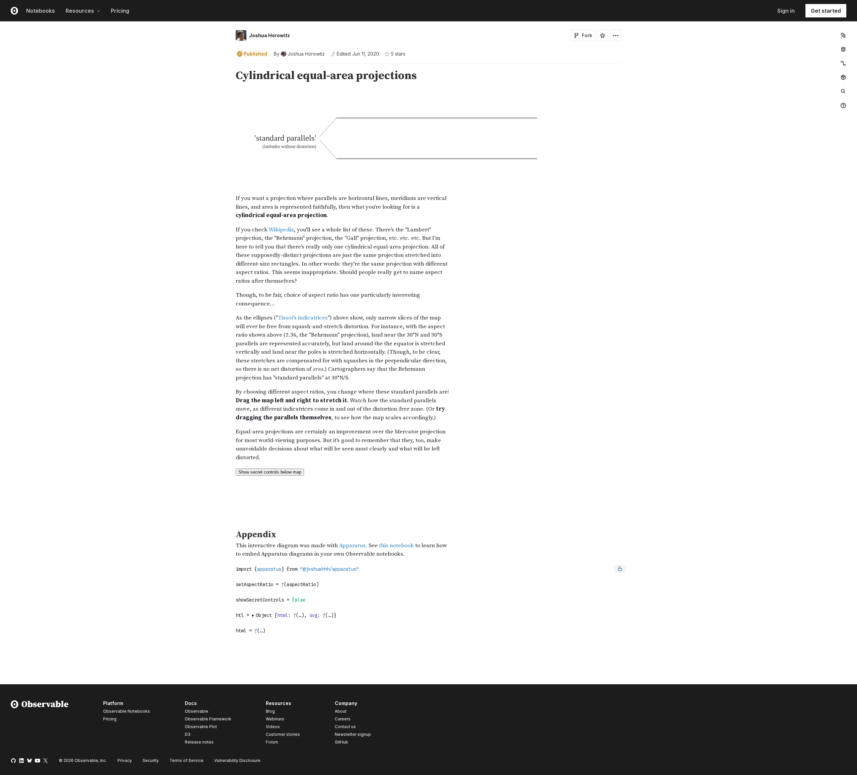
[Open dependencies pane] (843, 77)
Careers (342, 718)
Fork (587, 35)
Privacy (125, 760)
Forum (272, 742)
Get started (826, 10)
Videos (273, 726)
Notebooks (40, 10)
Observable (196, 711)
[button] (228, 66)
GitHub (341, 742)
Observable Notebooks (126, 711)
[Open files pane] (843, 35)
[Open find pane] (843, 91)
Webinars (275, 718)
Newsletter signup (353, 734)
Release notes (199, 742)
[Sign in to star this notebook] (602, 35)
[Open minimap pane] (843, 63)
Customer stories (283, 734)
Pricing (120, 10)
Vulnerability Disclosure (237, 760)
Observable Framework (208, 718)
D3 (187, 734)
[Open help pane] (843, 105)
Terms (186, 760)
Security (151, 760)
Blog (270, 711)
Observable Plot (201, 726)
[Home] (40, 723)
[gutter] (115, 75)
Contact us (345, 726)
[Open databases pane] (843, 49)
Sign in (786, 10)
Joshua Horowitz (269, 35)
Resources (80, 10)
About (340, 711)
